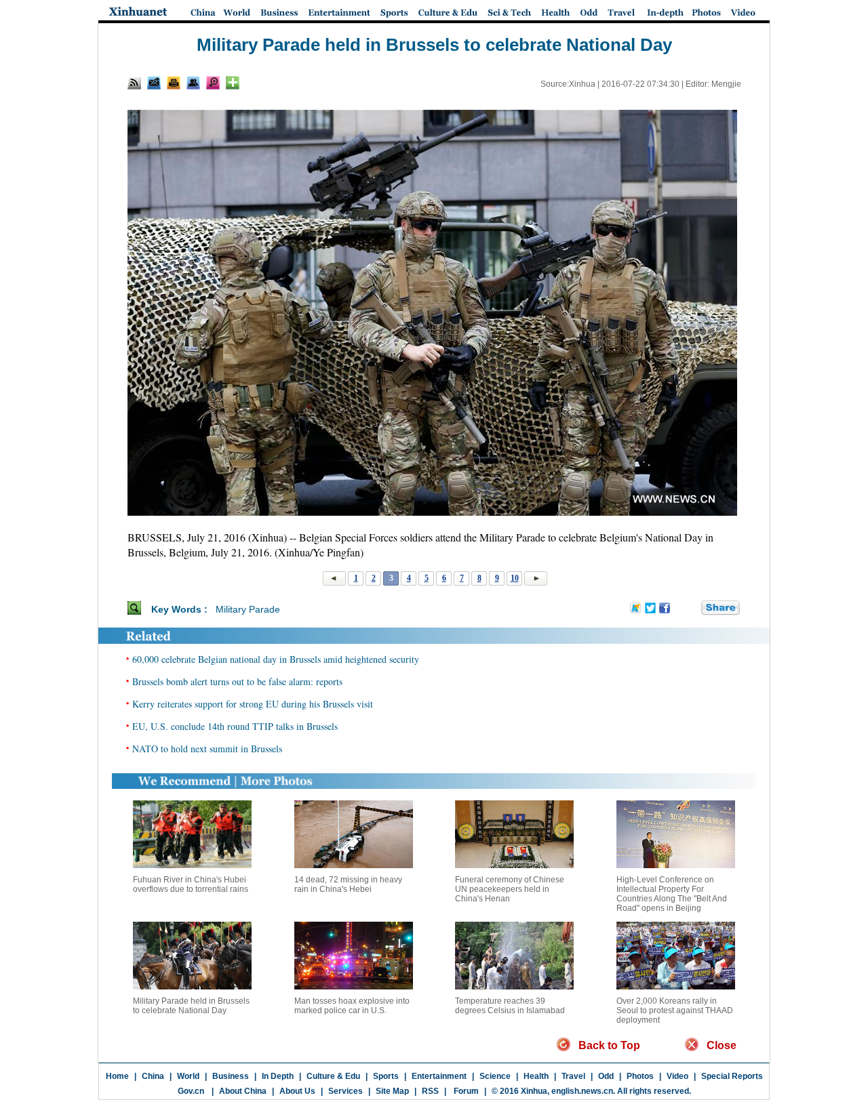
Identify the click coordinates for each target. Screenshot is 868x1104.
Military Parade (248, 609)
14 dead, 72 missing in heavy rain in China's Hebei (348, 884)
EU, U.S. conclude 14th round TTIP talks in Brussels (235, 726)
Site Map (392, 1091)
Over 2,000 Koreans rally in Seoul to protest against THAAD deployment (674, 1010)
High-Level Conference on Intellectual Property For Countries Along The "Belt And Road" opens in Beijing (671, 894)
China (153, 1076)
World (188, 1076)
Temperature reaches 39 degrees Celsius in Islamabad (510, 1005)
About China (243, 1091)
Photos (640, 1076)
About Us (297, 1091)
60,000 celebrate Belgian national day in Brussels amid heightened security (275, 659)
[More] (232, 82)
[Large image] (213, 82)
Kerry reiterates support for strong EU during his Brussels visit (252, 703)
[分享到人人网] (691, 608)
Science (495, 1076)
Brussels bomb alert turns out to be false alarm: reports (237, 681)
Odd (606, 1076)
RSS (430, 1091)
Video (677, 1076)
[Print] (173, 82)
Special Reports (732, 1076)
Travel (573, 1076)
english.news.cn (582, 1091)
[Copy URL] (193, 82)
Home (117, 1076)
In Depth (278, 1076)
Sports (386, 1076)
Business (230, 1076)
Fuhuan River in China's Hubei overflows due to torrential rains (190, 884)
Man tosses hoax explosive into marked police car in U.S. (352, 1005)
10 (515, 578)
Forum (465, 1091)
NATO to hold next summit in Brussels (207, 748)
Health (536, 1076)
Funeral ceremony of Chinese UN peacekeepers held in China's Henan (509, 889)
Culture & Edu (333, 1076)
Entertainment (439, 1076)
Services (345, 1091)
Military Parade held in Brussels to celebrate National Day (191, 1005)
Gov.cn (191, 1091)
